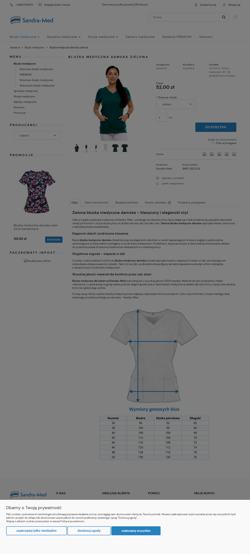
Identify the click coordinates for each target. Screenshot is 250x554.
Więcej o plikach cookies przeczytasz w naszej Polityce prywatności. (45, 521)
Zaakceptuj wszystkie (135, 530)
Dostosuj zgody (89, 530)
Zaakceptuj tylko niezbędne (36, 530)
